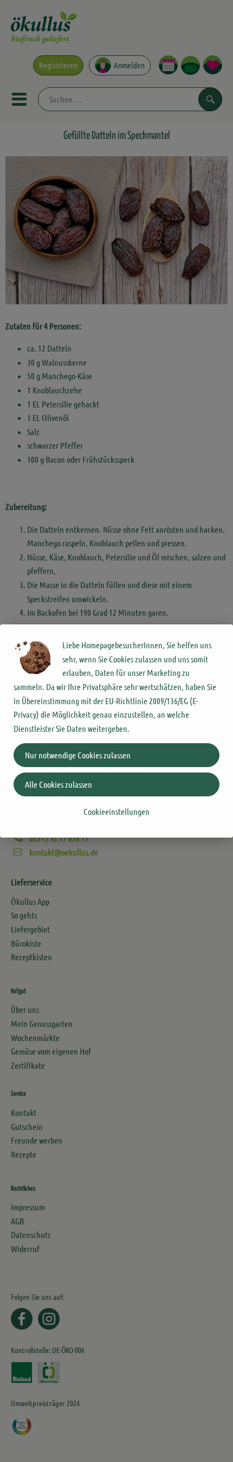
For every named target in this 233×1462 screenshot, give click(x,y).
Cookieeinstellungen (116, 811)
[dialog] (116, 731)
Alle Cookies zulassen (58, 784)
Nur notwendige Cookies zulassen (78, 755)
